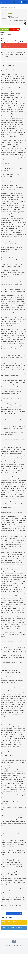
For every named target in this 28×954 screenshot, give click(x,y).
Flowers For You (6, 11)
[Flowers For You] (4, 15)
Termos (21, 945)
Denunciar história (15, 29)
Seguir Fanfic (5, 29)
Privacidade (16, 945)
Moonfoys (10, 15)
